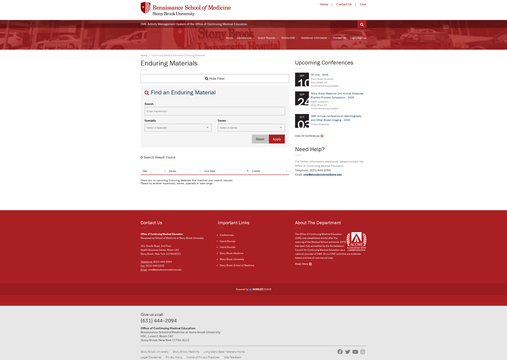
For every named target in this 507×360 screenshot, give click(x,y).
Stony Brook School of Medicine (237, 265)
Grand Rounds (266, 38)
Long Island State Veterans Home (224, 351)
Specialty (150, 120)
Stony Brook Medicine (232, 253)
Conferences (244, 38)
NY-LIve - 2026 (319, 74)
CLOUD (262, 289)
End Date (209, 171)
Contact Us (344, 4)
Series (222, 120)
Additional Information (314, 38)
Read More (301, 264)
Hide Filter (216, 78)
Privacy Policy (174, 357)
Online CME (288, 38)
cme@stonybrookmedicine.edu (322, 174)
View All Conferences (307, 136)
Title (144, 171)
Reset (260, 139)
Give (363, 4)
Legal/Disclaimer (151, 357)
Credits (256, 171)
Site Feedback (232, 357)
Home (324, 4)
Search (149, 104)
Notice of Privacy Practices (203, 357)
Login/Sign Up (358, 38)
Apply (277, 139)
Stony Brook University (232, 259)
